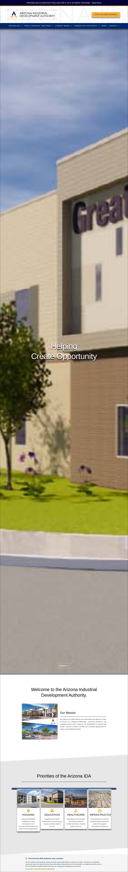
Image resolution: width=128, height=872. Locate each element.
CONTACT (113, 26)
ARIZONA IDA (14, 26)
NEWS (104, 26)
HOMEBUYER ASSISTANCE (85, 26)
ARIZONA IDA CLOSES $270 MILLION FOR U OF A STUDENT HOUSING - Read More (64, 3)
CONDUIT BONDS (62, 26)
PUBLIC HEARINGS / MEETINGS (37, 26)
